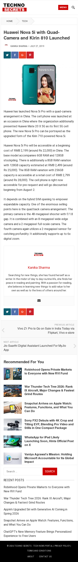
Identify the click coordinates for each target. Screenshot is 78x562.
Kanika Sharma (19, 46)
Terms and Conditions (39, 551)
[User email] (39, 301)
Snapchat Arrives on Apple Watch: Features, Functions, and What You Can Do (48, 407)
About (30, 556)
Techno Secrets (22, 546)
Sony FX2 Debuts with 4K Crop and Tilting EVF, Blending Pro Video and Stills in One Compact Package (49, 424)
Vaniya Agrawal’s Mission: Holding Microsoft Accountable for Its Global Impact (49, 458)
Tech (25, 21)
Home (10, 21)
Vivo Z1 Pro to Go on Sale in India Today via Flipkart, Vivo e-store (45, 330)
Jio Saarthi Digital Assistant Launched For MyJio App (35, 347)
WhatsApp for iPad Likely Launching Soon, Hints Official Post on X (49, 441)
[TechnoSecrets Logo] (15, 7)
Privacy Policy (62, 546)
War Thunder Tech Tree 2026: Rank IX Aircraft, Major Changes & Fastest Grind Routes (49, 390)
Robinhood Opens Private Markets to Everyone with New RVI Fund (48, 371)
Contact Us (45, 556)
